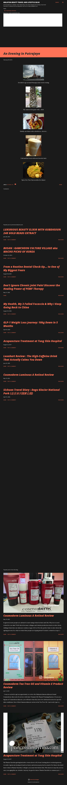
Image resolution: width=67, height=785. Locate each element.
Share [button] (60, 184)
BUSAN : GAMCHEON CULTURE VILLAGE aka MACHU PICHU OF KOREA (30, 249)
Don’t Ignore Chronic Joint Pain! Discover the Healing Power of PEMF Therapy (31, 287)
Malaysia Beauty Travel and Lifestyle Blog (21, 2)
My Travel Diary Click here (10, 10)
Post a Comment (12, 239)
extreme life (10, 184)
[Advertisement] (33, 38)
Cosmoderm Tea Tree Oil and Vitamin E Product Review (33, 685)
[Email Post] (15, 184)
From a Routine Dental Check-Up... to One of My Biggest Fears (31, 268)
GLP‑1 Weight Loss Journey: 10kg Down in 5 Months (30, 324)
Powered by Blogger (34, 779)
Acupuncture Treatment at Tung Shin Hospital (32, 341)
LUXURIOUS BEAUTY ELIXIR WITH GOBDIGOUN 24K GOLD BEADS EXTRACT (32, 231)
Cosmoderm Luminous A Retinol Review (28, 374)
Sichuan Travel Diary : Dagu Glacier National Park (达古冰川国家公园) (31, 391)
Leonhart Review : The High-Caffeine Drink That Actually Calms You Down (30, 357)
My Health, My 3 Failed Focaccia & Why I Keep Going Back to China (32, 305)
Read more (61, 239)
